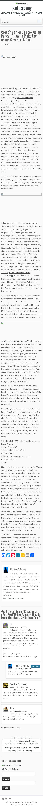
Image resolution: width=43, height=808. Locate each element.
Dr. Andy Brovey (32, 802)
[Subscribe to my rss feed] (3, 22)
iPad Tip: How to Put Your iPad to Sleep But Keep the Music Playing (21, 749)
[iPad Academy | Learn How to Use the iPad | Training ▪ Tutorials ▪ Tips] (21, 3)
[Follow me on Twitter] (5, 22)
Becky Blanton (18, 684)
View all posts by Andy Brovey (13, 598)
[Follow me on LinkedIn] (8, 22)
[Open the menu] (39, 21)
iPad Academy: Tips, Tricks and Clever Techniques (20, 272)
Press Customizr (27, 805)
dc (11, 624)
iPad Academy (21, 8)
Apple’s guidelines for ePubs (14, 341)
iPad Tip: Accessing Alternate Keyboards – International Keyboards (21, 742)
